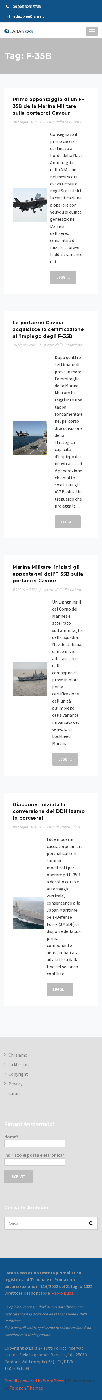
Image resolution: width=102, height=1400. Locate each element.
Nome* (11, 1136)
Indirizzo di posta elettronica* (34, 1155)
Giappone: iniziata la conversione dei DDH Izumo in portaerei (49, 811)
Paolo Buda (62, 1293)
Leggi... (63, 277)
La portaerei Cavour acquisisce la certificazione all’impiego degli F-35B (48, 329)
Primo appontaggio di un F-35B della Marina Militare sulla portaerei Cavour (48, 106)
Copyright (18, 1074)
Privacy (15, 1083)
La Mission (18, 1064)
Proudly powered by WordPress (34, 1381)
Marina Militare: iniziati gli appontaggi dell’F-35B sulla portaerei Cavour (48, 573)
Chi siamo (17, 1055)
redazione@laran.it (27, 16)
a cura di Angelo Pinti (62, 826)
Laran (14, 1093)
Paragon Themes (26, 1388)
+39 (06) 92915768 (25, 6)
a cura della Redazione (63, 121)
